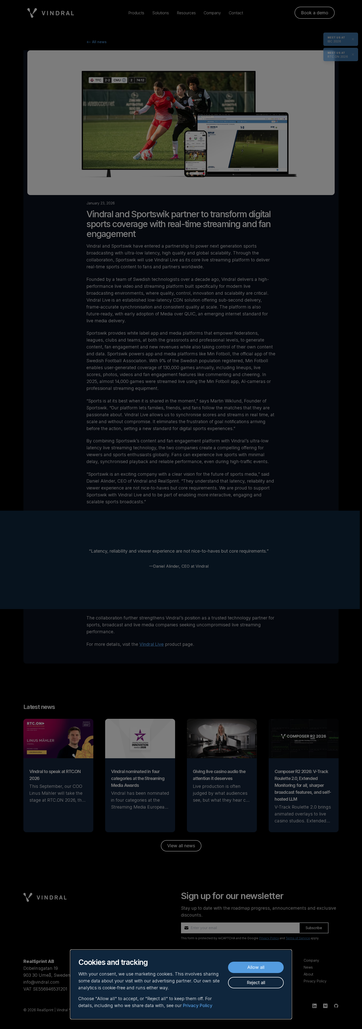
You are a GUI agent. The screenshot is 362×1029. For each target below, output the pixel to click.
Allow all (255, 967)
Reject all (256, 982)
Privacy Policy (197, 1005)
